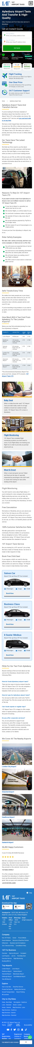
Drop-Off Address (10, 40)
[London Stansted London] (17, 779)
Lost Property (5, 956)
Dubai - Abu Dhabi (7, 1002)
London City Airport (9, 766)
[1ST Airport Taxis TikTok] (26, 1030)
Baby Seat (8, 400)
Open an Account (14, 953)
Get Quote (17, 48)
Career (14, 937)
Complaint (23, 953)
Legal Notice (18, 1025)
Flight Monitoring (11, 435)
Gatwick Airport (7, 842)
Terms (4, 1025)
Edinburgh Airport (7, 976)
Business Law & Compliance (17, 943)
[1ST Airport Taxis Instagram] (19, 1030)
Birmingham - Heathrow (20, 1002)
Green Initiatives (6, 940)
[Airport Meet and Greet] (17, 458)
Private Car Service (7, 989)
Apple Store (18, 907)
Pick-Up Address (10, 33)
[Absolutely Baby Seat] (17, 389)
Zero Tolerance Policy (8, 945)
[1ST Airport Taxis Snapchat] (23, 1030)
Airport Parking (20, 992)
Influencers (5, 943)
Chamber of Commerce (17, 1037)
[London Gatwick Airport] (17, 830)
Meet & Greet (10, 470)
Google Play (6, 907)
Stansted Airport (8, 792)
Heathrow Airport (8, 817)
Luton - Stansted (6, 1005)
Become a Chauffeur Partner (21, 940)
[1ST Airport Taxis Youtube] (9, 1030)
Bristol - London (17, 1005)
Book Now (10, 593)
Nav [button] (31, 3)
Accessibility (28, 1025)
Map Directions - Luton (19, 1007)
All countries (5, 994)
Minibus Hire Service (19, 989)
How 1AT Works (6, 937)
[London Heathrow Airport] (17, 805)
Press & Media (22, 937)
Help (30, 893)
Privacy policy (10, 1025)
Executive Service (7, 958)
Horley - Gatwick (6, 1007)
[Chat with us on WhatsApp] (30, 1037)
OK (26, 1042)
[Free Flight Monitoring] (17, 423)
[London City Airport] (17, 754)
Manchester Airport (18, 974)
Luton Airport (15, 968)
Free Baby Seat (21, 956)
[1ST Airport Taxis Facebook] (12, 1030)
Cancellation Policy (21, 945)
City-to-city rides (6, 986)
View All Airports (6, 979)
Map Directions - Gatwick (9, 1012)
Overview (4, 953)
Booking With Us (6, 961)
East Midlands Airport (19, 976)
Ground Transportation (8, 992)
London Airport (6, 968)
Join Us (13, 956)
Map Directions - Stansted (9, 1015)
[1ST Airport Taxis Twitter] (15, 1030)
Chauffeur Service (18, 986)
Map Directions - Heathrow (9, 1010)
